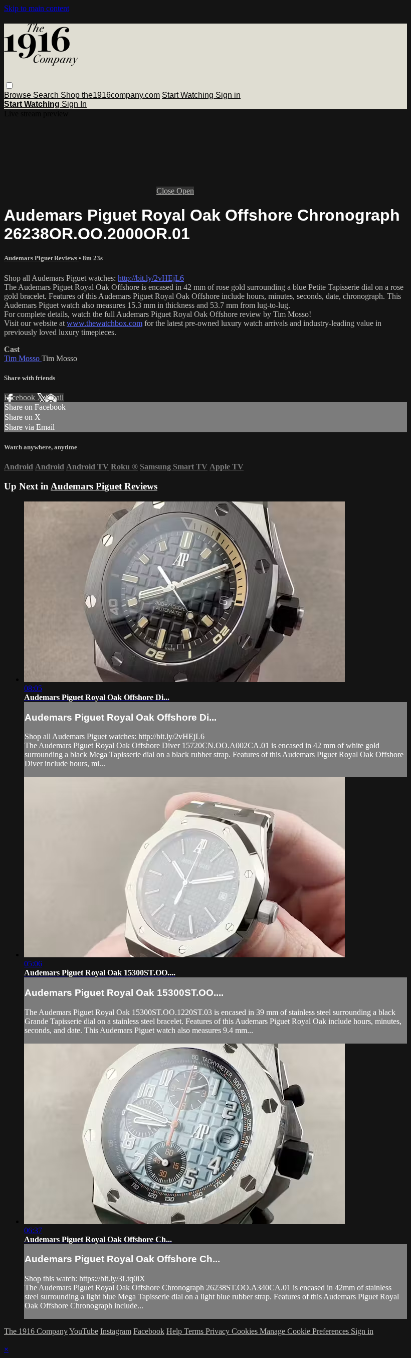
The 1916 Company (36, 1331)
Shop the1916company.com (110, 95)
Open (185, 191)
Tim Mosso (23, 358)
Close (166, 191)
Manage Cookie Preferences (305, 1331)
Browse (18, 95)
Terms (195, 1331)
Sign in (228, 95)
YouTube (83, 1331)
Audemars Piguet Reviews (41, 258)
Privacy (219, 1331)
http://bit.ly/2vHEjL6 (151, 278)
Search (47, 95)
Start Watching (189, 95)
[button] (9, 85)
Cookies (246, 1331)
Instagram (115, 1331)
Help (175, 1331)
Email (54, 397)
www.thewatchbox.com (104, 323)
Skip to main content (36, 8)
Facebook (20, 397)
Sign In (74, 104)
